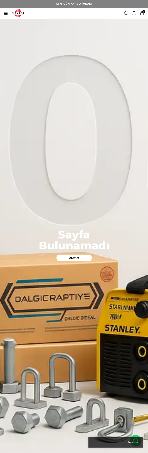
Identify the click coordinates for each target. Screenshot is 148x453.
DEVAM (74, 257)
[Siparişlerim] (134, 13)
